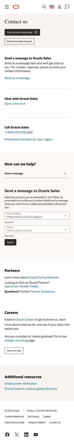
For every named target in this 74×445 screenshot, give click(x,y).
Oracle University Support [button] (19, 41)
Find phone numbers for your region (29, 139)
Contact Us (55, 422)
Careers (47, 416)
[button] (7, 7)
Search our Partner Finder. (22, 286)
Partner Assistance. (43, 291)
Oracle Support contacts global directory (31, 388)
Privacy (30, 410)
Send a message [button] (14, 173)
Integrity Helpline (37, 422)
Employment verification (21, 383)
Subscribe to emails (14, 422)
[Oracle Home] (16, 7)
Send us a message (17, 78)
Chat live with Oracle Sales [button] (19, 32)
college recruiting (16, 340)
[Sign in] (59, 7)
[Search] (44, 7)
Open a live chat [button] (15, 103)
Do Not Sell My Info (47, 410)
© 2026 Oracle (12, 410)
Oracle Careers (24, 319)
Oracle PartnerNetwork (44, 277)
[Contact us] (67, 7)
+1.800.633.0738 (15, 132)
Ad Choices (33, 416)
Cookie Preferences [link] (14, 416)
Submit (10, 242)
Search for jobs (14, 350)
